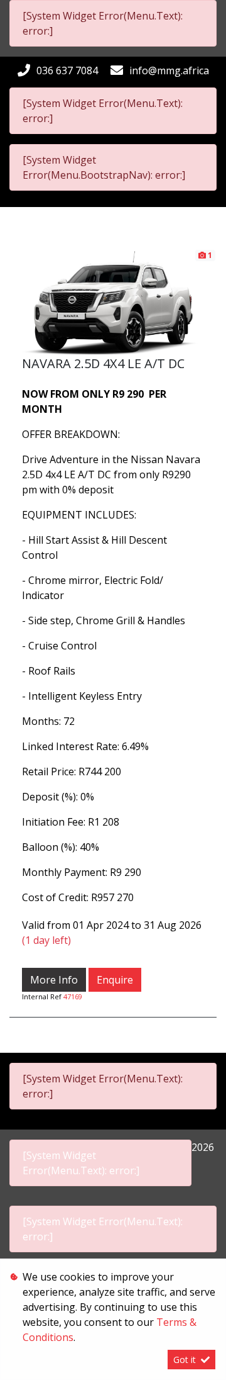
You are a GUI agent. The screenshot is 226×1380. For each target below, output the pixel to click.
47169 (72, 996)
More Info (54, 980)
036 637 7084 (67, 70)
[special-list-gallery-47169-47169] (113, 301)
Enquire (115, 980)
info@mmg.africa (169, 70)
